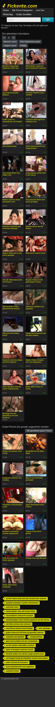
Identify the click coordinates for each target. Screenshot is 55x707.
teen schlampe (44, 628)
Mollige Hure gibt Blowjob (36, 558)
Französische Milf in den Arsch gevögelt (35, 201)
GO (48, 20)
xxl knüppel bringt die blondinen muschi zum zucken (27, 658)
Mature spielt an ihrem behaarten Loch (11, 201)
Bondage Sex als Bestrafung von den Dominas (10, 415)
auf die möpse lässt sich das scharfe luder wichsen (26, 598)
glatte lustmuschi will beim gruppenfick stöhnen (25, 633)
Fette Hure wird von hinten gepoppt (10, 559)
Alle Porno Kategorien (22, 10)
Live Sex (40, 10)
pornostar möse (12, 607)
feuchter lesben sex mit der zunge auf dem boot (25, 654)
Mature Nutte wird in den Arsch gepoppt (12, 254)
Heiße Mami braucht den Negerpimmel (35, 147)
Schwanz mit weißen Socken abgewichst (10, 532)
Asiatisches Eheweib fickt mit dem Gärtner (36, 334)
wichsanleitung (36, 637)
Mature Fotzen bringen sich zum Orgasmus (35, 361)
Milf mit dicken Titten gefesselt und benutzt (11, 308)
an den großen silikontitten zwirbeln (20, 645)
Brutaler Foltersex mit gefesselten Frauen (34, 281)
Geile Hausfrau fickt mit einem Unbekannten (11, 388)
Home (6, 10)
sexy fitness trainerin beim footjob (19, 628)
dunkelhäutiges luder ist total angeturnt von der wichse (27, 620)
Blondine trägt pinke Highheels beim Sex (10, 67)
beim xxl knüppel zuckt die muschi (19, 650)
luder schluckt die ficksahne (17, 662)
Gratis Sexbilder (24, 14)
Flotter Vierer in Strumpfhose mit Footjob (12, 120)
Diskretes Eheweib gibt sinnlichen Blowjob (11, 227)
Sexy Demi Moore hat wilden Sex (11, 174)
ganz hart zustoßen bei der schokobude (22, 641)
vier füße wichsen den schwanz (18, 624)
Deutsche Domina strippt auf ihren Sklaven (12, 361)
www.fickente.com (11, 679)
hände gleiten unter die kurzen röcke (20, 611)
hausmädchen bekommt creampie (19, 615)
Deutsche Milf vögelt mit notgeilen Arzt (35, 120)
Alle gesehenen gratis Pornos (39, 431)
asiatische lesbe (12, 671)
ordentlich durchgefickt (15, 637)
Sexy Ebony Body (9, 146)
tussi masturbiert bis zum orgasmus (20, 667)
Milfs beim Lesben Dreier (36, 253)
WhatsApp (8, 14)
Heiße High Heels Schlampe (9, 586)
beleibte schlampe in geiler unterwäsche (22, 603)
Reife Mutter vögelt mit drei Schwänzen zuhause (36, 67)
